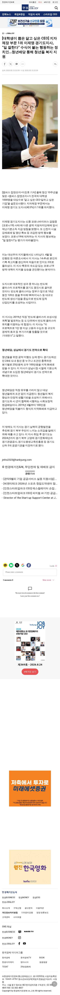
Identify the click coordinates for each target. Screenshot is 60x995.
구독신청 (17, 908)
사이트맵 (17, 917)
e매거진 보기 (30, 671)
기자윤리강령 (27, 912)
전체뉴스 (6, 14)
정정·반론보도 (42, 912)
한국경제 (6, 957)
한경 (8, 897)
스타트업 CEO (50, 14)
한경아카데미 (8, 962)
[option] (30, 22)
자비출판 (32, 2)
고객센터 (6, 917)
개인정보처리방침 (10, 912)
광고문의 (29, 908)
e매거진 (47, 2)
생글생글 (43, 962)
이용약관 (40, 908)
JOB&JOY (10, 33)
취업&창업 (19, 14)
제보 (40, 2)
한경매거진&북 (8, 2)
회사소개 (6, 908)
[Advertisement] (30, 724)
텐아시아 (24, 962)
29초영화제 (26, 967)
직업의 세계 (34, 14)
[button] (55, 2)
